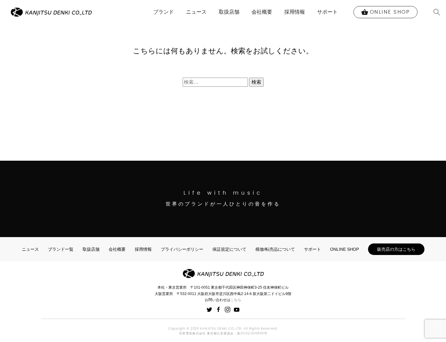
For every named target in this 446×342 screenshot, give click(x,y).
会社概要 (262, 12)
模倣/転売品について (275, 249)
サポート (327, 12)
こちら (235, 300)
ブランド (163, 12)
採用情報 (294, 12)
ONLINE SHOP (344, 249)
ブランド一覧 (60, 249)
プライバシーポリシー (182, 249)
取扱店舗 (229, 12)
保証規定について (229, 249)
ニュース (196, 12)
